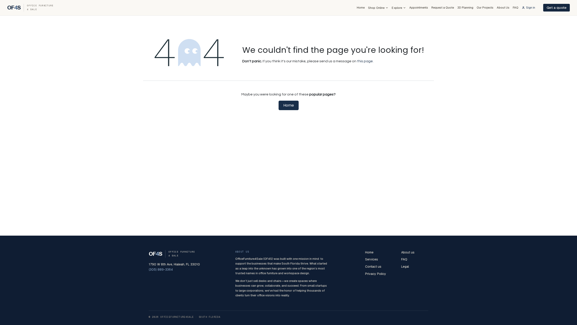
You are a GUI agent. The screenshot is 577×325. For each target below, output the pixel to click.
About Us (503, 7)
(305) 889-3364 (161, 269)
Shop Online (376, 8)
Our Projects (485, 7)
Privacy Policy (375, 274)
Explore (397, 8)
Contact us (373, 267)
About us (407, 252)
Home (361, 7)
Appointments (418, 7)
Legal (405, 267)
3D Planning (465, 7)
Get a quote (556, 7)
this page (365, 61)
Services (371, 259)
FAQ (515, 7)
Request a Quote (442, 7)
